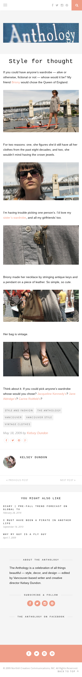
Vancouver (13, 417)
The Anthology (49, 410)
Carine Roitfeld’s (30, 398)
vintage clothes (17, 424)
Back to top (67, 671)
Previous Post (18, 480)
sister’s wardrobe (14, 217)
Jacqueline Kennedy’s (51, 393)
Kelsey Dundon (37, 433)
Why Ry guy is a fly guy (25, 534)
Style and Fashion (19, 410)
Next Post (67, 480)
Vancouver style (39, 417)
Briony (16, 82)
